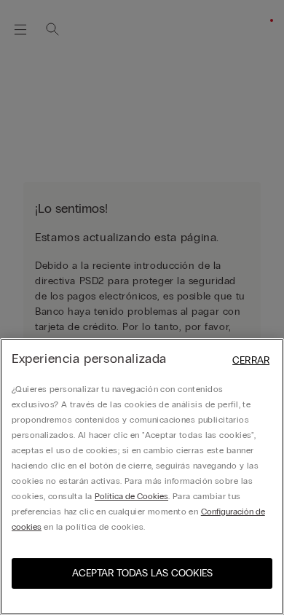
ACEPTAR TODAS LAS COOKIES (142, 573)
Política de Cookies (131, 496)
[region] (142, 476)
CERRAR (250, 360)
